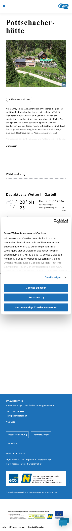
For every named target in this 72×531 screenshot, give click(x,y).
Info (4, 527)
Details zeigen (53, 277)
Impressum (31, 459)
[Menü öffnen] (4, 6)
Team (8, 453)
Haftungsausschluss (16, 464)
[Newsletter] (12, 6)
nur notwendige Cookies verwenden (36, 307)
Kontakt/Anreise (36, 527)
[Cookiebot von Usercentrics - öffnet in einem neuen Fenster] (53, 221)
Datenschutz (44, 459)
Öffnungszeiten (17, 527)
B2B (15, 453)
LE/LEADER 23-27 (15, 459)
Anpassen (34, 297)
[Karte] (9, 6)
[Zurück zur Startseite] (63, 6)
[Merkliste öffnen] (14, 6)
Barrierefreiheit (34, 464)
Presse (22, 453)
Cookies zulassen (36, 287)
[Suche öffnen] (17, 6)
